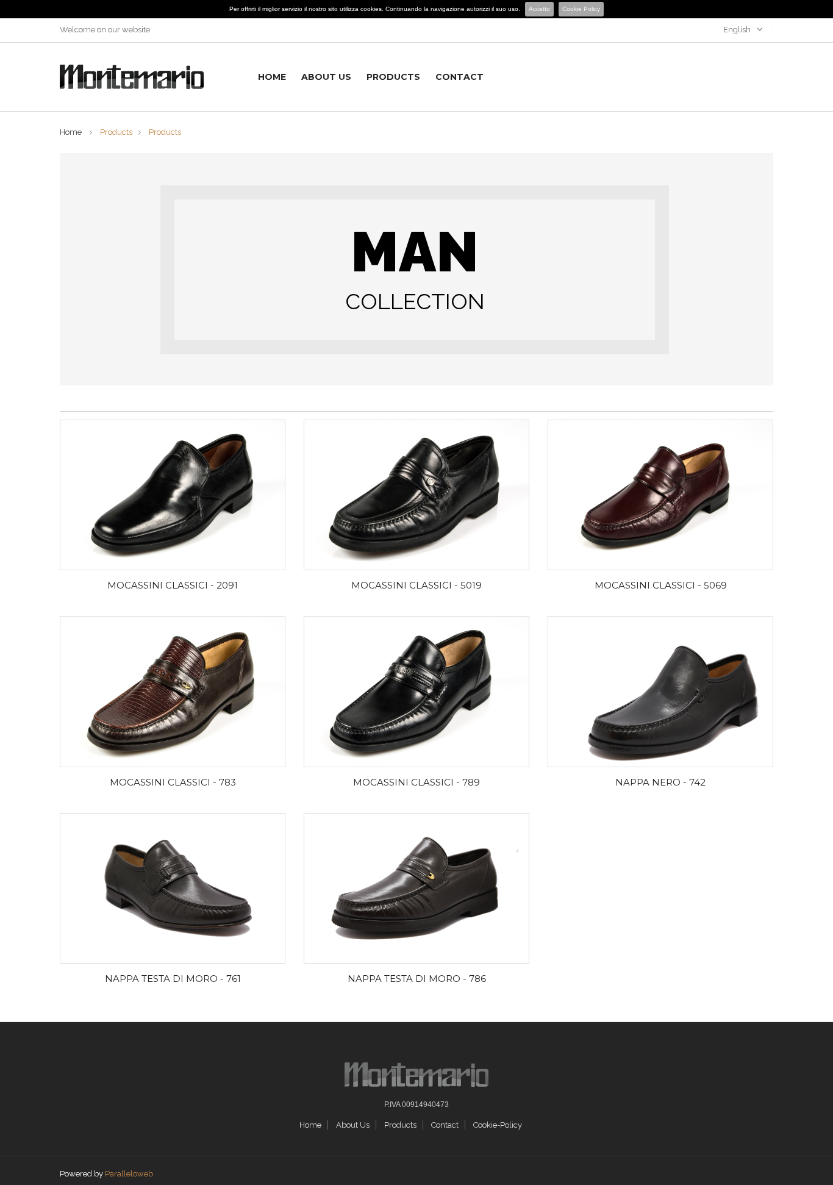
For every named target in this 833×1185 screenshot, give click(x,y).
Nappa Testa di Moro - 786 (417, 978)
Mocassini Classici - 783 (173, 782)
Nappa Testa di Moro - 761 (173, 978)
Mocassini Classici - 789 (416, 782)
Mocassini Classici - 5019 (416, 585)
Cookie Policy (581, 8)
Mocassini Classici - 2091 (172, 585)
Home (272, 76)
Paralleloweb (129, 1173)
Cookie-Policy (497, 1125)
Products (393, 76)
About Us (326, 76)
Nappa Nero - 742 (660, 782)
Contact (459, 76)
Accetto (539, 8)
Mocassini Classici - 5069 (661, 585)
